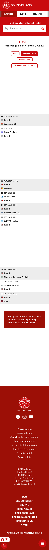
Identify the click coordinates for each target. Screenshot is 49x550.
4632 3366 (29, 323)
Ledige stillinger (25, 433)
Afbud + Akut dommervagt (24, 445)
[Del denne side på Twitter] (7, 540)
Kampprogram (29, 54)
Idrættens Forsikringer (24, 449)
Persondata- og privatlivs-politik (24, 533)
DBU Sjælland (24, 521)
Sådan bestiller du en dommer (24, 437)
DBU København (24, 513)
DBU (24, 497)
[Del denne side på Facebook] (2, 540)
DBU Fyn (24, 505)
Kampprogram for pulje (24, 66)
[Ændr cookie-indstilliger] (4, 546)
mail (10, 323)
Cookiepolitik (24, 457)
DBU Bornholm (24, 501)
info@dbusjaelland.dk (24, 484)
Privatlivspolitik (24, 453)
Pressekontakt (24, 429)
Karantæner (24, 60)
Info (15, 54)
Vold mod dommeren (24, 441)
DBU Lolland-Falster (24, 517)
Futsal (25, 525)
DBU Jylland (24, 509)
